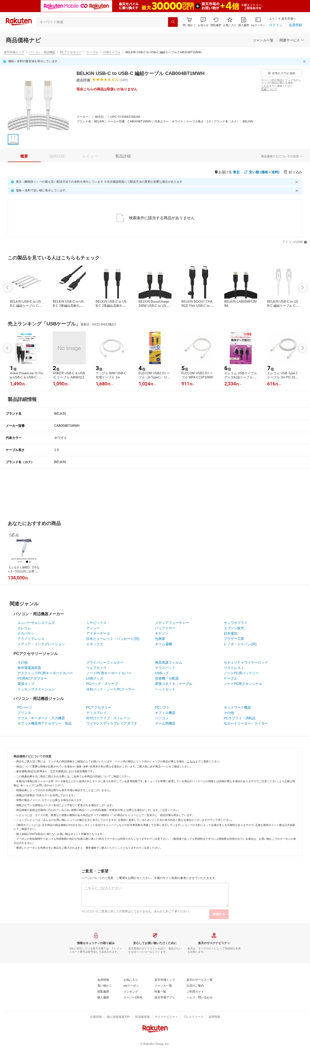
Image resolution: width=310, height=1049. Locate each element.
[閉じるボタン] (305, 61)
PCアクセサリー (71, 52)
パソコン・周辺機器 (42, 52)
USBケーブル (112, 52)
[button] (203, 22)
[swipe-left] (7, 288)
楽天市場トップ (14, 52)
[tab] (24, 156)
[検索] (173, 22)
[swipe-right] (302, 288)
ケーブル (92, 52)
